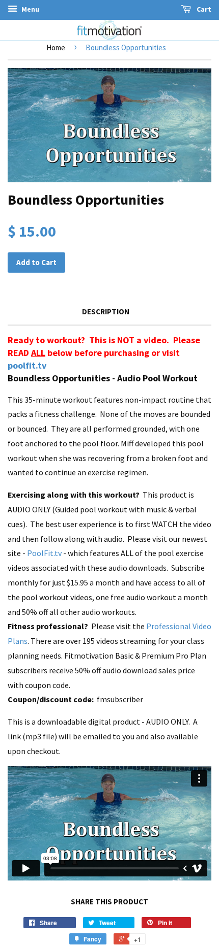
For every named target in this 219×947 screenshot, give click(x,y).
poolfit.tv (27, 365)
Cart (203, 9)
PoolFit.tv (44, 553)
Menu (29, 9)
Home (55, 47)
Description (105, 311)
